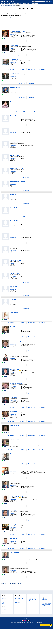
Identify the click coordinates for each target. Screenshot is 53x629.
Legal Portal (18, 622)
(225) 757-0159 (13, 527)
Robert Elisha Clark (15, 234)
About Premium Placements (46, 603)
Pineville (3, 599)
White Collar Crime (18, 602)
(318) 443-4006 (13, 171)
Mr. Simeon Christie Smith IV (17, 31)
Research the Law (14, 3)
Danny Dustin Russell (15, 453)
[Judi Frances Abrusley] (5, 262)
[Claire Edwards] (5, 315)
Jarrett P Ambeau (14, 439)
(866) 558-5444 (13, 485)
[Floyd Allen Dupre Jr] (5, 276)
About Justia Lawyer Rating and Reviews (46, 605)
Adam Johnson (14, 326)
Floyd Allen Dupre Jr (15, 273)
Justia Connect (13, 622)
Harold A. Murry (14, 59)
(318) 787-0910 (13, 76)
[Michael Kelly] (5, 197)
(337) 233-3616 (13, 316)
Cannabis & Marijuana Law (19, 598)
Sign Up (50, 1)
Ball (2, 604)
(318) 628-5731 (13, 302)
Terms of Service (28, 622)
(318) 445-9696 (13, 105)
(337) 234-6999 (13, 386)
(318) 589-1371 (13, 48)
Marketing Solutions (35, 3)
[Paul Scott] (5, 470)
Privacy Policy (33, 622)
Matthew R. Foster (15, 87)
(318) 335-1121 (13, 263)
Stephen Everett (14, 155)
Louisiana (14, 5)
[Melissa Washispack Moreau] (5, 184)
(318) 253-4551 (13, 211)
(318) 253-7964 (13, 224)
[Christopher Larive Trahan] (5, 386)
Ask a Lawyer (8, 3)
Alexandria (4, 598)
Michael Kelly (13, 194)
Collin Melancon (14, 482)
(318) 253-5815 (13, 197)
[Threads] (27, 620)
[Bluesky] (28, 620)
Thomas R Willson (14, 115)
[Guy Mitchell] (5, 289)
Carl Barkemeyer (14, 369)
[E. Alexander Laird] (5, 428)
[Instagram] (25, 620)
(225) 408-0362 (13, 556)
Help (24, 622)
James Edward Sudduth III (16, 355)
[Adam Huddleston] (5, 76)
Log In (47, 1)
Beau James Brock (14, 411)
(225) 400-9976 (13, 471)
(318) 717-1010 (13, 90)
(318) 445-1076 (13, 145)
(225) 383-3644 (13, 499)
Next (26, 580)
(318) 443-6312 (13, 158)
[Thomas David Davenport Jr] (5, 104)
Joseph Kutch (13, 129)
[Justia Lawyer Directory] (5, 1)
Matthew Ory (13, 538)
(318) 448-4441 (13, 62)
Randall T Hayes (14, 45)
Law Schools (19, 3)
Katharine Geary (14, 142)
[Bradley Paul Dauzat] (5, 223)
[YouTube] (23, 620)
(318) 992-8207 (13, 250)
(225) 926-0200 (13, 400)
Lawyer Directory (5, 5)
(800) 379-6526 (13, 34)
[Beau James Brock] (5, 414)
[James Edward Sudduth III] (5, 357)
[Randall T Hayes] (5, 48)
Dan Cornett (13, 247)
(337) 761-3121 (13, 372)
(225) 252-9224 (13, 429)
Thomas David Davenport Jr (17, 101)
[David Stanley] (5, 400)
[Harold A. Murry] (5, 62)
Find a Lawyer (3, 3)
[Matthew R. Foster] (5, 90)
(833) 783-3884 (13, 358)
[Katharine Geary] (5, 144)
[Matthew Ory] (5, 541)
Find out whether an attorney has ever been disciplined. (32, 599)
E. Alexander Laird (15, 425)
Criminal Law (10, 5)
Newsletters (29, 3)
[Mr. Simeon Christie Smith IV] (5, 33)
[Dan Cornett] (5, 249)
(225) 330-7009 (13, 443)
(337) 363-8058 (13, 276)
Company (21, 622)
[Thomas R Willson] (5, 118)
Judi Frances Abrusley (15, 260)
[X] (29, 620)
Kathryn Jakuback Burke (16, 496)
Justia (1, 5)
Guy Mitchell (13, 286)
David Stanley (13, 397)
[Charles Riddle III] (5, 210)
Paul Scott (12, 468)
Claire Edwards (14, 312)
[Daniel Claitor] (5, 527)
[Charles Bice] (5, 302)
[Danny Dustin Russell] (5, 456)
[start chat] (50, 625)
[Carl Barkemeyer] (5, 371)
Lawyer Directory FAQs (45, 600)
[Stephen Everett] (5, 157)
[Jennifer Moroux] (5, 569)
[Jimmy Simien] (5, 513)
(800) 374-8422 (13, 513)
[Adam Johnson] (5, 329)
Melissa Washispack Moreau (17, 181)
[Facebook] (24, 620)
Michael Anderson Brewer (16, 168)
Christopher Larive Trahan (17, 383)
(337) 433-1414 (13, 330)
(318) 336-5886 (13, 237)
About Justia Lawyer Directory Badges (45, 599)
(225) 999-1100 (13, 414)
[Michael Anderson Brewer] (5, 171)
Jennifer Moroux (14, 567)
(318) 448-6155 (13, 132)
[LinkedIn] (22, 620)
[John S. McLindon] (5, 555)
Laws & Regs (24, 3)
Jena (3, 603)
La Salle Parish (4, 612)
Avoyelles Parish (4, 609)
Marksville (3, 601)
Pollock (3, 602)
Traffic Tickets (17, 601)
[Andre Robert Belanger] (5, 343)
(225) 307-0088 (13, 457)
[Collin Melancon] (5, 484)
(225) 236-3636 (13, 570)
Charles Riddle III (14, 207)
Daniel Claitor (13, 524)
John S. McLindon (14, 552)
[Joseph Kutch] (5, 131)
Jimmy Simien (13, 510)
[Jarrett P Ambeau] (5, 442)
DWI (16, 599)
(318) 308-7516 (13, 184)
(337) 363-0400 (13, 289)
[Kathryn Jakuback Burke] (5, 498)
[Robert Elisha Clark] (5, 236)
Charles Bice (13, 299)
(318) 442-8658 (13, 119)
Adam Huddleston (14, 73)
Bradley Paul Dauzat (15, 220)
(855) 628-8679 (13, 541)
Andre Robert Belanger (16, 341)
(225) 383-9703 (13, 344)
